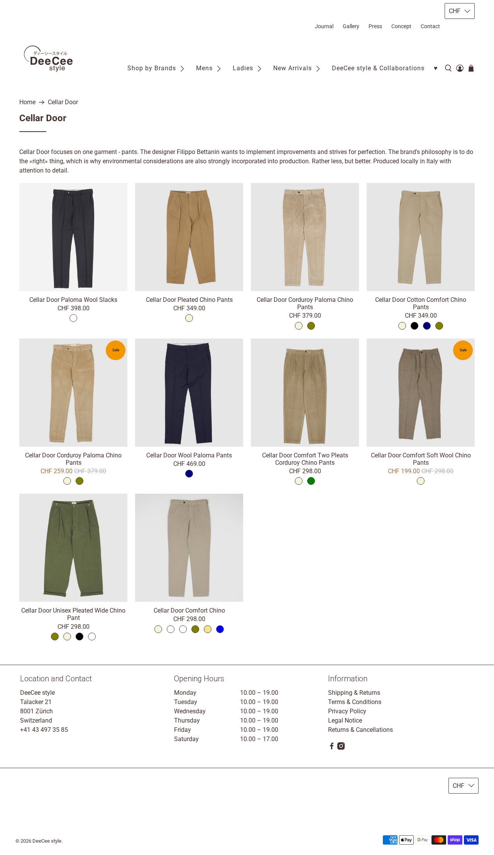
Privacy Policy (347, 711)
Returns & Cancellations (360, 729)
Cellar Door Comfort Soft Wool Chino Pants (421, 459)
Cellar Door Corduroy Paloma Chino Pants (305, 303)
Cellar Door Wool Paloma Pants (189, 455)
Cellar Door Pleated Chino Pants (189, 299)
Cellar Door (63, 102)
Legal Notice (345, 720)
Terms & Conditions (354, 702)
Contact (430, 26)
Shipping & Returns (354, 692)
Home (27, 102)
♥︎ (436, 68)
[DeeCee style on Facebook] (331, 747)
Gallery (351, 26)
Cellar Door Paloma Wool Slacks (73, 299)
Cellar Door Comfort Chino (189, 610)
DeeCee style (46, 841)
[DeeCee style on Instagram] (341, 747)
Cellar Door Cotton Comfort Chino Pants (420, 303)
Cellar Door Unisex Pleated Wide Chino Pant (73, 614)
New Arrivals (292, 68)
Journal (324, 26)
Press (375, 26)
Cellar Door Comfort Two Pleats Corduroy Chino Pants (305, 459)
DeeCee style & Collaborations (378, 68)
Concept (401, 26)
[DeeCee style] (48, 59)
